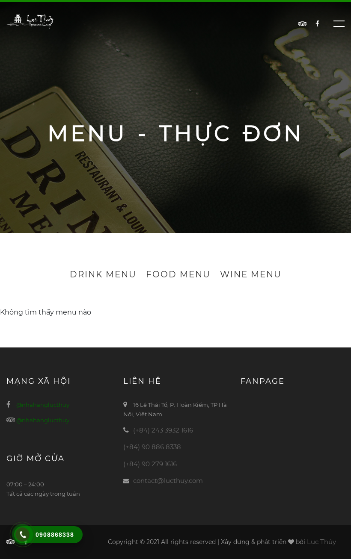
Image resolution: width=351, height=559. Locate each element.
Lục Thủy (321, 542)
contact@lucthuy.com (168, 481)
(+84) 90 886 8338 (152, 447)
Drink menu (103, 274)
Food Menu (178, 274)
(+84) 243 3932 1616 (163, 430)
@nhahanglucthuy (42, 404)
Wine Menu (251, 274)
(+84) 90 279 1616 (150, 464)
